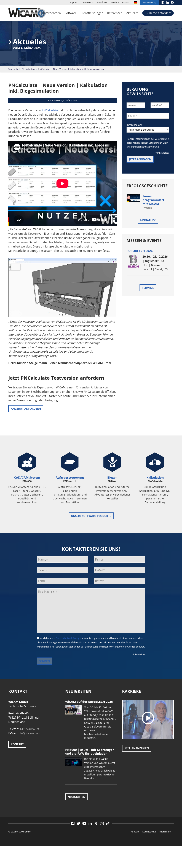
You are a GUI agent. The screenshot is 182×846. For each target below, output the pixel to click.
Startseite (13, 69)
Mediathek (148, 220)
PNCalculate (50, 110)
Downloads (87, 2)
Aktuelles (132, 13)
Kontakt (126, 2)
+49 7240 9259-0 (30, 729)
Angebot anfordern (26, 408)
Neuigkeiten (28, 69)
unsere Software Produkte (91, 516)
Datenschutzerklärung (147, 146)
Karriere (115, 2)
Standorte (102, 2)
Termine (148, 288)
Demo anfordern (160, 13)
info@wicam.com (29, 733)
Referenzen (114, 13)
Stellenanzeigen (137, 748)
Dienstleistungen (92, 13)
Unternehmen (51, 13)
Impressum (165, 831)
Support (74, 2)
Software (71, 13)
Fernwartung (149, 2)
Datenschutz (149, 831)
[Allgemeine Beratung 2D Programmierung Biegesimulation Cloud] (148, 130)
